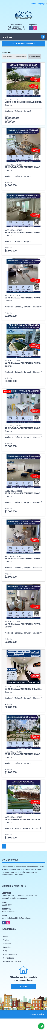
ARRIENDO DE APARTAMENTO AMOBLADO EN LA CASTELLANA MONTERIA (23, 167)
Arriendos (7, 944)
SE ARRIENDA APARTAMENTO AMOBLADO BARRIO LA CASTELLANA (23, 624)
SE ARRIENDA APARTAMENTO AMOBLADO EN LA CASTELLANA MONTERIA (23, 298)
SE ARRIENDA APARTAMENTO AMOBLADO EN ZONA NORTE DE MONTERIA (23, 363)
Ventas (6, 940)
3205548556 (17, 29)
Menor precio (21, 56)
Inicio (5, 936)
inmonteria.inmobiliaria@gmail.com (16, 918)
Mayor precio (35, 56)
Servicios (6, 947)
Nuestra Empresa (10, 954)
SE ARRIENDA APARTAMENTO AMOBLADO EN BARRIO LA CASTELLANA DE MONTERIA (23, 233)
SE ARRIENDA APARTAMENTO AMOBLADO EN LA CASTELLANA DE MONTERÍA (23, 559)
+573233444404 (18, 27)
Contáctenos (8, 958)
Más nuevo (8, 56)
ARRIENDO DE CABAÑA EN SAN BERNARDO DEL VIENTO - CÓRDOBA (23, 819)
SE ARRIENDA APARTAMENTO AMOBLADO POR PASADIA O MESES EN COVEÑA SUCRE (23, 754)
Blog (5, 951)
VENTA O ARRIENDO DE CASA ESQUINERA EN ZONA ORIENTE (23, 102)
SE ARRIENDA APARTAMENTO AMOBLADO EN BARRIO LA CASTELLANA (23, 493)
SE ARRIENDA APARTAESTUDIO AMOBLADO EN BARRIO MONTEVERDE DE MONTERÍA (23, 689)
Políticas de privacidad (12, 961)
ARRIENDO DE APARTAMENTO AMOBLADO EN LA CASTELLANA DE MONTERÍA (23, 428)
